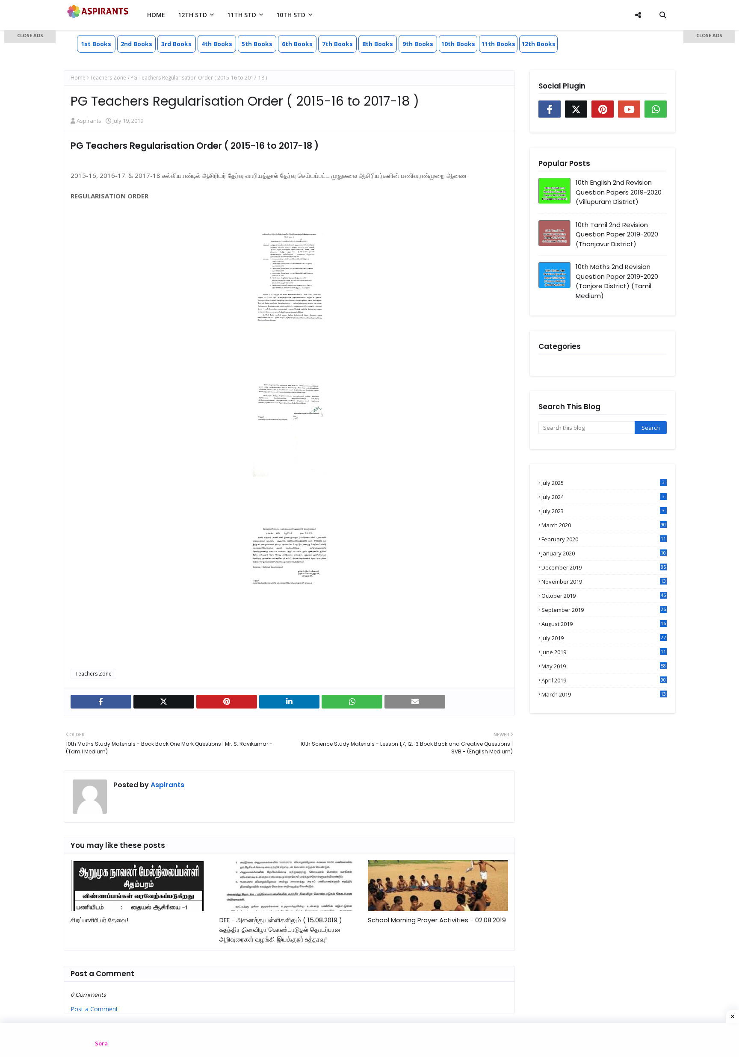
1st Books (96, 44)
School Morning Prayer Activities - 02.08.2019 (437, 919)
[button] (30, 36)
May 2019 (603, 666)
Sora (101, 1043)
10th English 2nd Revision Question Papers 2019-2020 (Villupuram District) (619, 192)
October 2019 (603, 595)
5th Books (257, 44)
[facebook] (101, 702)
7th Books (337, 44)
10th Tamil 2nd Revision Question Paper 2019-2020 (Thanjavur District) (617, 234)
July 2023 (603, 511)
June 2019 (603, 652)
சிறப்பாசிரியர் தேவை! (99, 919)
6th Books (297, 44)
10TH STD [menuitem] (290, 15)
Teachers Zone (108, 77)
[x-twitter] (163, 702)
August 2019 (603, 624)
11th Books (498, 44)
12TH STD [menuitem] (192, 15)
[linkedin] (289, 702)
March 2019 (603, 694)
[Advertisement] (30, 166)
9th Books (417, 44)
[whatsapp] (352, 702)
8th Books (377, 44)
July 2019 (603, 638)
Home (78, 77)
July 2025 (603, 483)
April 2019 (603, 680)
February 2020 (603, 539)
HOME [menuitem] (156, 15)
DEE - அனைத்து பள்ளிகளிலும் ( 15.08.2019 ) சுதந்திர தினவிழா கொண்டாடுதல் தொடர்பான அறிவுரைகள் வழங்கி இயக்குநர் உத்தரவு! (280, 929)
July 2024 (603, 497)
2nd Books (136, 44)
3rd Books (176, 44)
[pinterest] (226, 702)
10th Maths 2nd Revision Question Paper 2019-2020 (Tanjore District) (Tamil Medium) (617, 281)
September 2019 (603, 610)
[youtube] (629, 109)
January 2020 (603, 553)
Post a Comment (94, 1009)
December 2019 (603, 567)
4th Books (216, 44)
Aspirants (89, 120)
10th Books (458, 44)
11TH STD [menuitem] (241, 15)
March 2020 (603, 525)
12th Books (538, 44)
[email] (414, 702)
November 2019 (603, 581)
